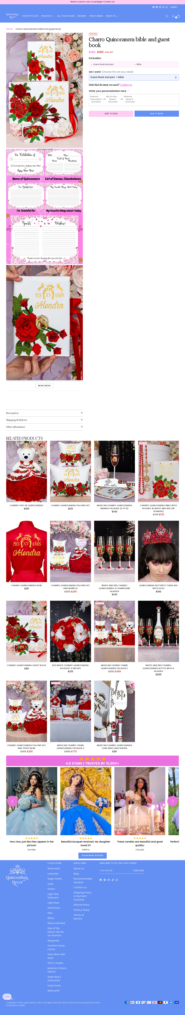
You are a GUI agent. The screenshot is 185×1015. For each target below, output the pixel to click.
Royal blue (54, 908)
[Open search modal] (166, 16)
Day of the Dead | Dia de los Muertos (56, 932)
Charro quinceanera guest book (26, 665)
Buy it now (156, 114)
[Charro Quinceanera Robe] (26, 551)
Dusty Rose (54, 986)
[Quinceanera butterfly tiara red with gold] (158, 551)
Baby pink (54, 991)
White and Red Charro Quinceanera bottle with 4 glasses (158, 668)
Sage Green (55, 879)
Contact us (80, 887)
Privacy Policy (81, 910)
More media (44, 386)
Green (51, 889)
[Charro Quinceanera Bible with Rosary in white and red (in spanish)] (158, 471)
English (173, 7)
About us (78, 868)
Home (9, 29)
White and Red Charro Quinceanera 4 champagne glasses (114, 588)
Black (51, 918)
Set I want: (111, 72)
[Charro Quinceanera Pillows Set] (70, 471)
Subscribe (138, 871)
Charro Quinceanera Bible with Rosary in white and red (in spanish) (158, 508)
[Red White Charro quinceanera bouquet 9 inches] (70, 631)
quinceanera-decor (33, 1003)
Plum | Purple (55, 963)
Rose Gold (54, 868)
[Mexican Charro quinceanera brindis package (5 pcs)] (114, 471)
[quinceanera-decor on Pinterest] (157, 7)
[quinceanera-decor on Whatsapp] (166, 7)
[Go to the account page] (172, 16)
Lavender (53, 874)
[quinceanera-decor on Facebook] (153, 7)
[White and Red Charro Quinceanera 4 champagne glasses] (114, 551)
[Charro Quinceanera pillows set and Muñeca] (70, 551)
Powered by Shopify (15, 1005)
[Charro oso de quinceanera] (26, 471)
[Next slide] (172, 801)
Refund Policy (81, 905)
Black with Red (56, 923)
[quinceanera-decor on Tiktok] (163, 7)
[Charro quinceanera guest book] (26, 631)
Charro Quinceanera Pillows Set (70, 505)
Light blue (53, 903)
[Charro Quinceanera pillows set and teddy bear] (26, 711)
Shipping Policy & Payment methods (82, 896)
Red (50, 913)
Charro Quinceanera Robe (26, 585)
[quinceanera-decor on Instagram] (160, 7)
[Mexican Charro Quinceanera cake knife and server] (114, 711)
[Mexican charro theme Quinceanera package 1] (114, 631)
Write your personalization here (107, 91)
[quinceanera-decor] (12, 16)
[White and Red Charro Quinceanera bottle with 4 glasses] (158, 631)
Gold (50, 884)
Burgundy (53, 941)
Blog (76, 874)
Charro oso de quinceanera (26, 505)
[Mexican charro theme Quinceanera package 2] (70, 711)
